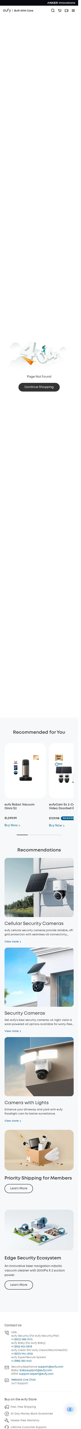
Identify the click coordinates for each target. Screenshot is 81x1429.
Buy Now (11, 825)
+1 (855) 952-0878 (21, 1347)
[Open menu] (73, 10)
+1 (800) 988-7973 (21, 1339)
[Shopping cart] (60, 10)
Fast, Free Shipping (23, 1407)
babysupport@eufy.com (36, 1370)
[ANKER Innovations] (61, 3)
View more (12, 942)
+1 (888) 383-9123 (21, 1361)
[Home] (18, 10)
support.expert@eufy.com (36, 1374)
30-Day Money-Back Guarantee (32, 1414)
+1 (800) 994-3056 (22, 1354)
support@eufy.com (50, 1367)
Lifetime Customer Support (29, 1427)
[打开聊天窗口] (70, 1409)
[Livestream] (66, 10)
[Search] (53, 10)
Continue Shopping (39, 387)
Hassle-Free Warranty (25, 1420)
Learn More (18, 1188)
